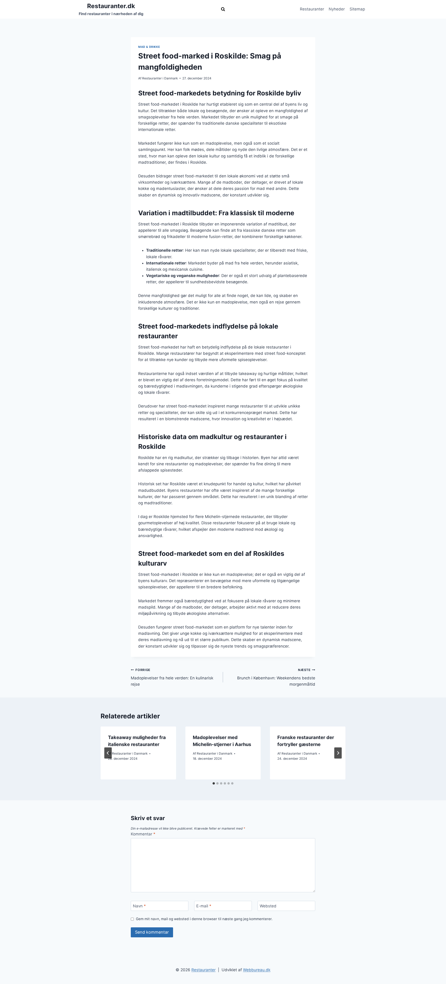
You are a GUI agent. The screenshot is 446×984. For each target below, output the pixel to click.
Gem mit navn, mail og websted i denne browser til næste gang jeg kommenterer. (204, 919)
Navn (139, 906)
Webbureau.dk (256, 970)
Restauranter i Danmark (160, 78)
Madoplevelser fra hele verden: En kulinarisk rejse (172, 677)
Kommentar (143, 834)
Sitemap (357, 9)
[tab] (214, 783)
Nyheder (337, 9)
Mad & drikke (149, 47)
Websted (268, 906)
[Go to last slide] (108, 753)
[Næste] (338, 753)
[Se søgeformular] (223, 9)
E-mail (203, 906)
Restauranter (312, 9)
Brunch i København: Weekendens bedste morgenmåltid (276, 677)
